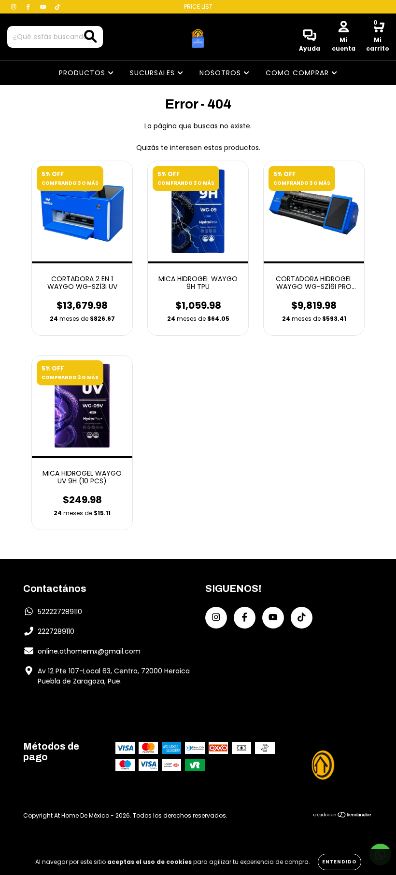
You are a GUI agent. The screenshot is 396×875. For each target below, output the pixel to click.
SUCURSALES (153, 73)
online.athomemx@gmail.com (89, 651)
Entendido (339, 861)
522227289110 (60, 611)
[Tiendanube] (342, 815)
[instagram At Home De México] (14, 7)
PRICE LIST (198, 6)
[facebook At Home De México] (29, 7)
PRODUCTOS (83, 73)
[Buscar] (90, 36)
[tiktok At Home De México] (57, 7)
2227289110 (56, 631)
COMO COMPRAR (298, 73)
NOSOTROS (221, 73)
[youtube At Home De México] (44, 7)
